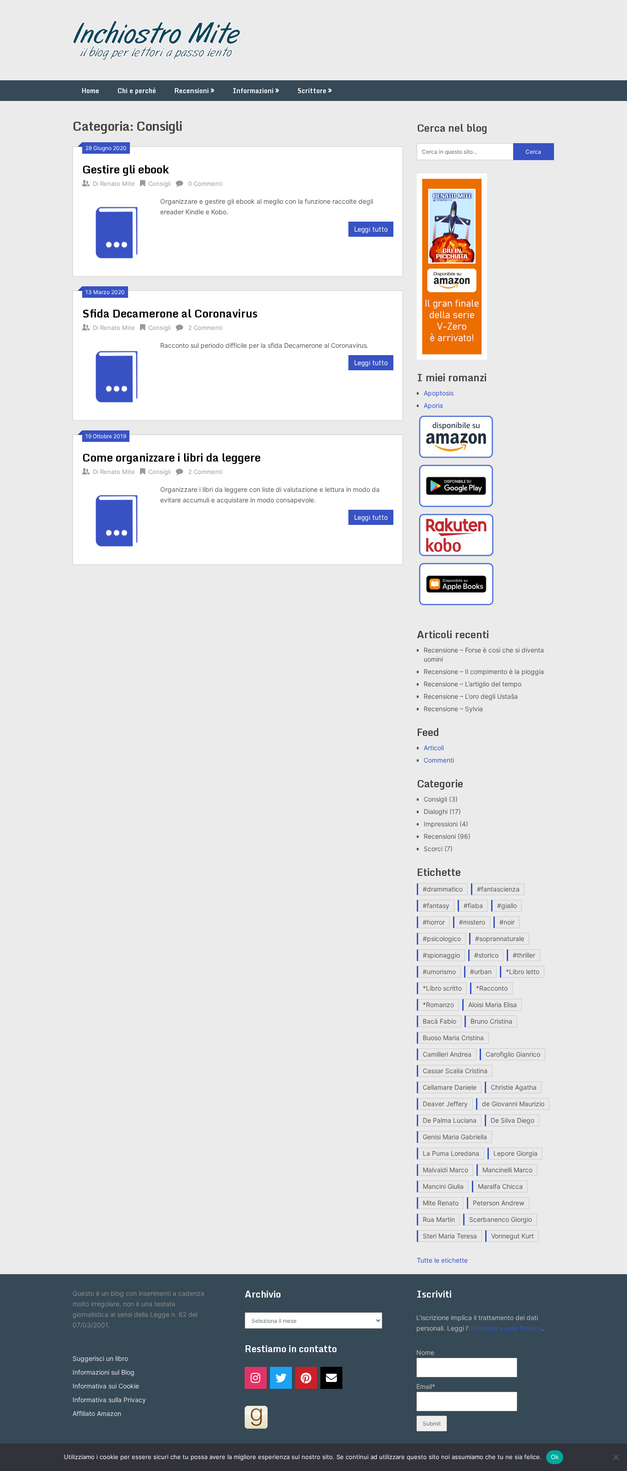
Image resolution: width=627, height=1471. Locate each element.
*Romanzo (438, 1005)
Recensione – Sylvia (453, 709)
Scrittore (311, 90)
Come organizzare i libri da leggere (171, 457)
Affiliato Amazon (97, 1413)
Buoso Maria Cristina (453, 1038)
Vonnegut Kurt (512, 1236)
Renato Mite (117, 183)
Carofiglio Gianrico (513, 1054)
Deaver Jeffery (445, 1104)
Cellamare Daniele (449, 1087)
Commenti (439, 760)
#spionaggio (441, 955)
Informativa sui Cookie (106, 1386)
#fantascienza (498, 889)
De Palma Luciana (449, 1120)
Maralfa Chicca (500, 1186)
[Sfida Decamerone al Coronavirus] (116, 375)
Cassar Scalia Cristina (455, 1071)
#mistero (472, 922)
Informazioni (253, 90)
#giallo (507, 905)
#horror (434, 922)
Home (90, 90)
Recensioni (191, 90)
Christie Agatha (514, 1087)
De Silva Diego (512, 1120)
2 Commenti (205, 327)
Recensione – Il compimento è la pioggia (484, 671)
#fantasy (436, 905)
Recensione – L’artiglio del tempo (472, 684)
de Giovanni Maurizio (513, 1104)
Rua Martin (439, 1219)
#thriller (524, 955)
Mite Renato (441, 1203)
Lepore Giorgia (515, 1153)
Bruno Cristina (491, 1021)
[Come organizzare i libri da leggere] (116, 519)
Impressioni (441, 824)
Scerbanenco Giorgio (500, 1219)
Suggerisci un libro (100, 1358)
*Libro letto (522, 971)
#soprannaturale (499, 938)
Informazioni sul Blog (103, 1372)
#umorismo (439, 971)
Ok (555, 1456)
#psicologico (442, 938)
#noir (507, 922)
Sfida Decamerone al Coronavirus (170, 313)
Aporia (433, 405)
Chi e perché (137, 90)
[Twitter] (281, 1378)
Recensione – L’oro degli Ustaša (471, 696)
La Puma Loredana (451, 1153)
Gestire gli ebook (125, 169)
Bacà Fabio (439, 1021)
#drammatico (443, 889)
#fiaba (473, 905)
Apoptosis (438, 393)
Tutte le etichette (442, 1260)
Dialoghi (436, 811)
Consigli (159, 183)
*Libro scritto (442, 988)
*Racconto (492, 988)
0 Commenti (205, 183)
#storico (486, 955)
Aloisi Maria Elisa (492, 1005)
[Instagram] (256, 1378)
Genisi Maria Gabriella (455, 1137)
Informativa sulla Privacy (109, 1400)
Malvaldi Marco (445, 1170)
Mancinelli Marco (507, 1170)
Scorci (433, 849)
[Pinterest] (306, 1378)
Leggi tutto (371, 229)
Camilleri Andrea (447, 1054)
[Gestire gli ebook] (116, 231)
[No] (615, 1457)
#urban (481, 971)
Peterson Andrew (498, 1203)
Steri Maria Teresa (450, 1236)
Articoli (434, 748)
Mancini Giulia (443, 1186)
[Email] (331, 1378)
